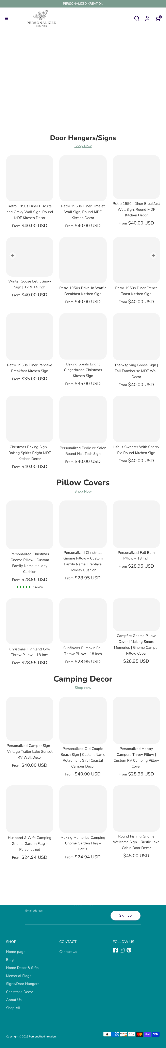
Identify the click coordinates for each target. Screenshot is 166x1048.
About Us (14, 999)
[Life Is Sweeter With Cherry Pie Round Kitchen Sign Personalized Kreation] (136, 419)
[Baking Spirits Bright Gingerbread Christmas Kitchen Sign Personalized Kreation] (82, 336)
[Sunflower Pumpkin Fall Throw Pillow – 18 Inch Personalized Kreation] (82, 620)
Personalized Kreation (42, 1036)
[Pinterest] (129, 950)
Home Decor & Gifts (22, 967)
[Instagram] (122, 950)
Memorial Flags (18, 975)
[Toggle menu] (6, 18)
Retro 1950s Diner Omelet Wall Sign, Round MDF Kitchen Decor (83, 212)
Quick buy (30, 194)
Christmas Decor (19, 991)
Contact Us (68, 951)
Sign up (125, 915)
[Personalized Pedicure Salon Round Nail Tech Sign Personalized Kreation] (82, 419)
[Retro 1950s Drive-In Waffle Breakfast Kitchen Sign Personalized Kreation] (82, 260)
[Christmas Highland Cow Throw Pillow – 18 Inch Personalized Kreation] (29, 621)
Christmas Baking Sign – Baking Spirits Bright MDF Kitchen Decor (30, 453)
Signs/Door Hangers (22, 983)
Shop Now (83, 146)
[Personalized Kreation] (83, 85)
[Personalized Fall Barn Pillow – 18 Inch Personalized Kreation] (136, 524)
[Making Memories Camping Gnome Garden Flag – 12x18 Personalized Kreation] (82, 809)
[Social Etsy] (135, 950)
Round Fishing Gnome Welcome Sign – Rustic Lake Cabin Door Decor (136, 842)
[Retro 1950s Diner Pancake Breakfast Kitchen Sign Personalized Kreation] (29, 336)
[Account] (147, 17)
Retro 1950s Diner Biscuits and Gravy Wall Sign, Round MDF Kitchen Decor (29, 212)
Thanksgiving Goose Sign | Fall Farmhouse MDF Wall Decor (136, 371)
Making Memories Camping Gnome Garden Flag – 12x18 (83, 843)
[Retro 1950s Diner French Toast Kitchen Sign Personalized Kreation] (136, 260)
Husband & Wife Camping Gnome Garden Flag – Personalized (29, 843)
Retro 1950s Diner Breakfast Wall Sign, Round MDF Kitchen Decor (136, 209)
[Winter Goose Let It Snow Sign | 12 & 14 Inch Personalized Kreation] (29, 257)
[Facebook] (115, 950)
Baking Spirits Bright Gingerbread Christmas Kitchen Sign (83, 370)
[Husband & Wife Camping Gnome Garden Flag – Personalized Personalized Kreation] (29, 809)
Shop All (13, 1007)
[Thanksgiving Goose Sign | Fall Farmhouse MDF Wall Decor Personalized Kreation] (136, 336)
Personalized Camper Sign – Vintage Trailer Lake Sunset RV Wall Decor (30, 751)
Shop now (83, 687)
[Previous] (12, 255)
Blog (10, 959)
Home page (16, 951)
